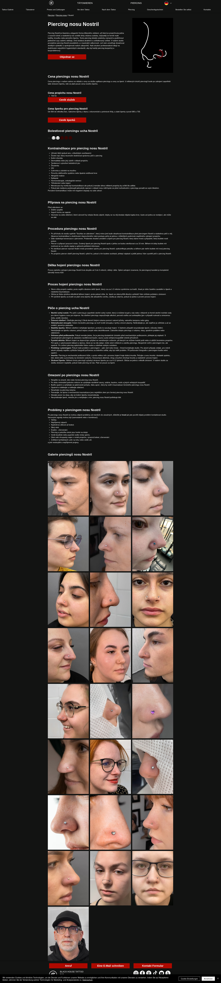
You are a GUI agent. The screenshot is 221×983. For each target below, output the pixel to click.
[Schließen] (217, 978)
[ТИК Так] (155, 973)
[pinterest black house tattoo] (148, 973)
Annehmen (208, 978)
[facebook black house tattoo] (142, 973)
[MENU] (51, 3)
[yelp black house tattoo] (167, 973)
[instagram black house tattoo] (136, 973)
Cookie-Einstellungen (189, 978)
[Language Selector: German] (168, 3)
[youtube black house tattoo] (161, 973)
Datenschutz (87, 980)
